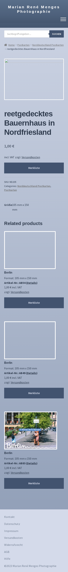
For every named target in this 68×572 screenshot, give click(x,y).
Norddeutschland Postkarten (48, 45)
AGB (6, 552)
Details (31, 283)
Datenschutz (12, 524)
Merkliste (34, 168)
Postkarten (23, 45)
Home (11, 45)
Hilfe (7, 558)
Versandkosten (31, 157)
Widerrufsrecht (13, 545)
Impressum (11, 531)
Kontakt (9, 517)
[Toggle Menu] (63, 19)
